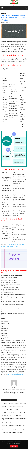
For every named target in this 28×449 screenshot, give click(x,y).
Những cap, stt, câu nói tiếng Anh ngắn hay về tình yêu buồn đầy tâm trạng (13, 426)
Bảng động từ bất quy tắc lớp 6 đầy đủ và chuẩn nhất (13, 429)
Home (2, 11)
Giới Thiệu (3, 441)
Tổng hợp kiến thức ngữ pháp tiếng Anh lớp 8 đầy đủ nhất (14, 412)
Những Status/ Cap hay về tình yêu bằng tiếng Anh (12, 406)
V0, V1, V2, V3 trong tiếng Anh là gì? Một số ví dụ (12, 415)
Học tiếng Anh (7, 11)
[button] (26, 8)
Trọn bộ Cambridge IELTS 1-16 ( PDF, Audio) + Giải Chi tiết (14, 409)
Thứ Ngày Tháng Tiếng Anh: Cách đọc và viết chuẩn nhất (14, 403)
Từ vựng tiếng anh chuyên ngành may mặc (11, 422)
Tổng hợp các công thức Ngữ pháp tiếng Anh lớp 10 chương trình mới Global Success (12, 433)
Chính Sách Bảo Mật (18, 441)
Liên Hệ (25, 441)
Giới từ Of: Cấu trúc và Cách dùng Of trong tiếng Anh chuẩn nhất (14, 419)
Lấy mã (14, 446)
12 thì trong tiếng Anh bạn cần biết (15, 374)
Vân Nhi (2, 22)
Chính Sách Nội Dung (10, 441)
